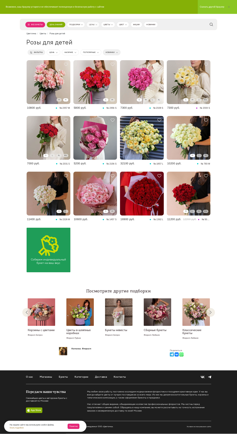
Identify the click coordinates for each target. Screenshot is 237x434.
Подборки (74, 25)
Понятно (73, 426)
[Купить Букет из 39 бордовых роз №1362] (142, 193)
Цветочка (31, 33)
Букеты (63, 376)
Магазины (46, 376)
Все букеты (37, 25)
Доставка (101, 376)
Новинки (150, 25)
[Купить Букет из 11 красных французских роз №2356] (95, 82)
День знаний (56, 25)
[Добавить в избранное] (66, 64)
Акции (136, 25)
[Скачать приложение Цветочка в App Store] (34, 410)
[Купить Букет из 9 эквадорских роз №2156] (95, 138)
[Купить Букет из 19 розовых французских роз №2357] (48, 82)
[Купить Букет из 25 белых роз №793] (189, 138)
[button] (29, 312)
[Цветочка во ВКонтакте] (202, 377)
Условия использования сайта (199, 427)
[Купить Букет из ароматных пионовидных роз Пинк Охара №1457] (95, 193)
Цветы (107, 25)
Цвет (121, 25)
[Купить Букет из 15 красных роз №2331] (48, 138)
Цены (91, 25)
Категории (81, 376)
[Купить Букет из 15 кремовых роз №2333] (189, 82)
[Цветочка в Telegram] (209, 377)
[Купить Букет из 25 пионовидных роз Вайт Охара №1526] (48, 193)
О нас (29, 376)
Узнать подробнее (17, 428)
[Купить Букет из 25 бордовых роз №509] (189, 193)
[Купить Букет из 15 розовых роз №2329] (142, 82)
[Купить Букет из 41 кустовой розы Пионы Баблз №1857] (142, 138)
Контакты (120, 376)
